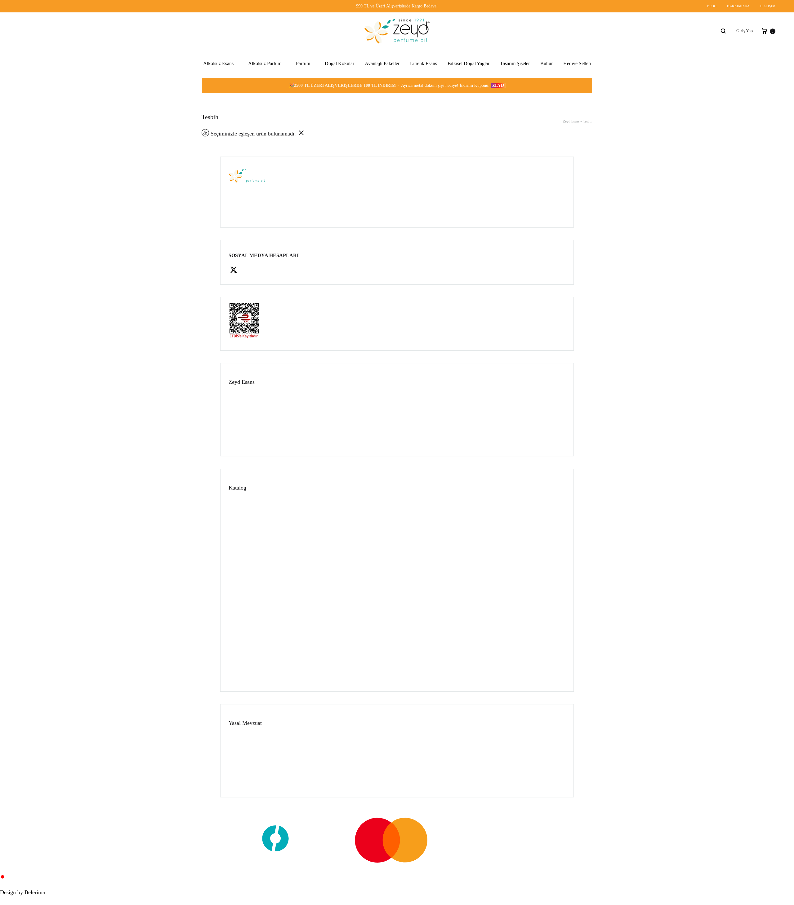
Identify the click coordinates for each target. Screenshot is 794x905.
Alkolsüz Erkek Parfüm (263, 98)
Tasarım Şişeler (515, 63)
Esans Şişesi (239, 676)
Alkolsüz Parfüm (264, 63)
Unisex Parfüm (304, 98)
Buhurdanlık (239, 663)
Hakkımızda (738, 6)
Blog (711, 6)
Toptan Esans (240, 533)
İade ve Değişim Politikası (252, 781)
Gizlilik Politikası (244, 743)
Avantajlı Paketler (382, 63)
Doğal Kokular (339, 63)
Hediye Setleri (577, 63)
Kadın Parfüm (303, 113)
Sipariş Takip (240, 427)
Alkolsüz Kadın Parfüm (263, 113)
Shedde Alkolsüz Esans (223, 113)
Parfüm (303, 63)
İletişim (767, 6)
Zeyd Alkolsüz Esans (221, 98)
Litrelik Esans (423, 63)
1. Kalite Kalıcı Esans (222, 143)
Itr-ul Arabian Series (221, 128)
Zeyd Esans (571, 121)
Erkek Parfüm (303, 128)
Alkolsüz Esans (218, 63)
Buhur (546, 63)
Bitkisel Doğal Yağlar (468, 63)
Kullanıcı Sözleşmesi (247, 756)
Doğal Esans (239, 637)
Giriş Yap (744, 31)
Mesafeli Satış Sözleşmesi (251, 768)
